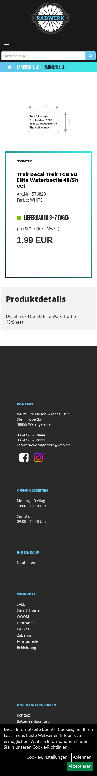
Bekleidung (26, 647)
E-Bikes (23, 628)
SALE (21, 604)
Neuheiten (26, 562)
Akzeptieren (80, 766)
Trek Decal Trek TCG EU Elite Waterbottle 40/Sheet (47, 180)
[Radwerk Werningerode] (50, 18)
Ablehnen (82, 757)
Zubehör (24, 635)
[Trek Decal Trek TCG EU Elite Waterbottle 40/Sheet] (48, 118)
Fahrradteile (28, 67)
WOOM (23, 616)
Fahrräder (25, 622)
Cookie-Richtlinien (50, 747)
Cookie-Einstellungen (47, 757)
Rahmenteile (54, 67)
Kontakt (23, 715)
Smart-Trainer (29, 610)
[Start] (10, 67)
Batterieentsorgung (33, 721)
